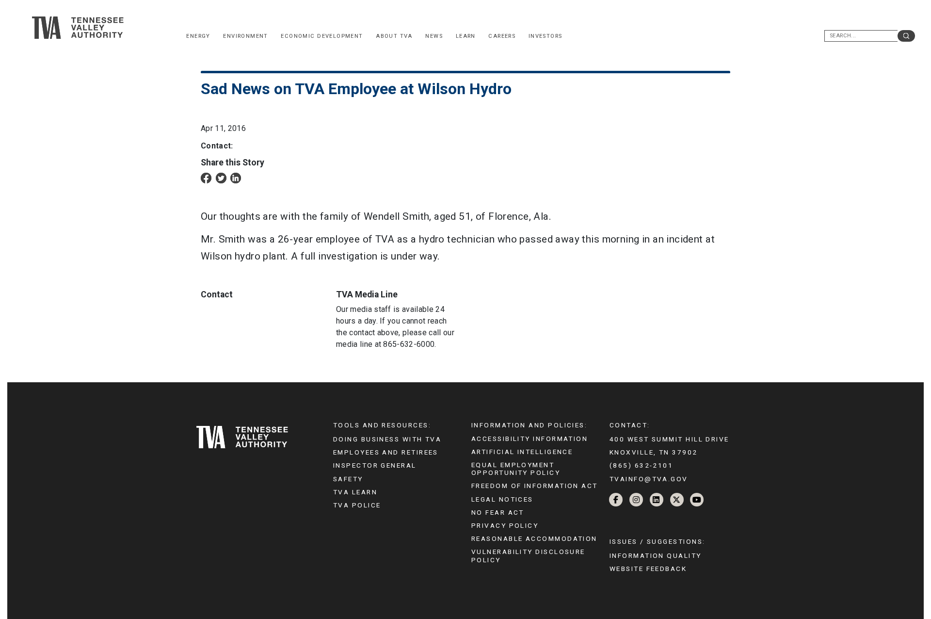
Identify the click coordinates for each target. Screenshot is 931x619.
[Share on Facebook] (206, 177)
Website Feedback (648, 568)
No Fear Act (497, 512)
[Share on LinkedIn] (235, 177)
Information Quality (656, 555)
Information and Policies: (529, 425)
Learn (466, 36)
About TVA (394, 36)
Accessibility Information (529, 438)
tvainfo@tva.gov (649, 479)
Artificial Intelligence (522, 452)
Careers (501, 36)
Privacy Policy (504, 525)
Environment (245, 36)
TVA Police (357, 505)
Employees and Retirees (385, 452)
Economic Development (322, 36)
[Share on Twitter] (221, 177)
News (434, 36)
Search (906, 36)
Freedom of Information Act (534, 485)
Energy (198, 36)
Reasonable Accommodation (534, 538)
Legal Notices (502, 499)
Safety (348, 479)
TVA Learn (355, 492)
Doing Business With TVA (387, 439)
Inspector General (375, 465)
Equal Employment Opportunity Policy (515, 468)
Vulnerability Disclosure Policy (528, 555)
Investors (545, 36)
